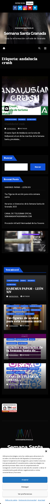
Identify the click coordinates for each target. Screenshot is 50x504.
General (23, 281)
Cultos (9, 310)
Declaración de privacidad (28, 500)
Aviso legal (41, 500)
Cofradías (24, 306)
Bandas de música (13, 306)
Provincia (22, 119)
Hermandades (35, 310)
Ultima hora (31, 119)
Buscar (8, 158)
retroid (23, 128)
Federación (18, 310)
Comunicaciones (10, 119)
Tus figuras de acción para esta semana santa (22, 195)
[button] (46, 451)
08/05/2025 (14, 296)
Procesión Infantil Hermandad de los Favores (24, 223)
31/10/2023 (11, 128)
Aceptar (25, 479)
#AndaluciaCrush (14, 124)
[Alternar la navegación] (45, 48)
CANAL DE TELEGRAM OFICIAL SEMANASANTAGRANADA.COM (18, 215)
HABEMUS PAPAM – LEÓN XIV (18, 187)
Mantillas (19, 314)
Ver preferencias (25, 494)
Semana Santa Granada (25, 33)
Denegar (25, 486)
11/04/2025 (13, 325)
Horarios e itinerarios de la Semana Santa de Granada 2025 (24, 205)
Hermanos (10, 314)
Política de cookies (11, 500)
